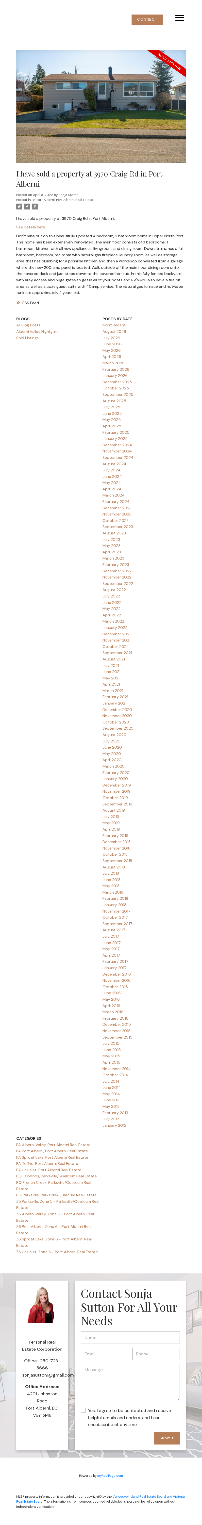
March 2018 (112, 892)
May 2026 (111, 350)
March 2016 (112, 1011)
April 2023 (111, 552)
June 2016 (111, 992)
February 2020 (116, 772)
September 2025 (117, 394)
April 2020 (111, 759)
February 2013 (115, 1112)
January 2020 (115, 778)
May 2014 (111, 1093)
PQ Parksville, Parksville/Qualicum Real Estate (56, 1195)
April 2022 (111, 615)
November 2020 (117, 715)
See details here (30, 227)
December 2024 (117, 445)
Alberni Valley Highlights (37, 331)
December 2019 (116, 785)
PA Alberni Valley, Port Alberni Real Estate (53, 1144)
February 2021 (115, 696)
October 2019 (115, 797)
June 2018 (111, 879)
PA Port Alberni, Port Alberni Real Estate (62, 200)
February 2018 (115, 898)
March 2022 (113, 621)
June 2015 (111, 1049)
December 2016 (116, 974)
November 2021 (116, 640)
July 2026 (111, 337)
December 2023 (117, 508)
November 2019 (116, 791)
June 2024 (112, 476)
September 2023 (117, 526)
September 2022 (117, 583)
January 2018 (114, 904)
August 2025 (114, 400)
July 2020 (111, 741)
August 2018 (113, 867)
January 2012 (114, 1125)
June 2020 (112, 747)
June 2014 (111, 1087)
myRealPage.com (110, 1476)
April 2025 (111, 426)
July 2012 (110, 1119)
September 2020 (118, 728)
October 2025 (115, 388)
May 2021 (110, 678)
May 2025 (111, 419)
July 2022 (111, 596)
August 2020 (114, 734)
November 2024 (117, 451)
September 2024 (118, 457)
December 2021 (116, 634)
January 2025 (115, 438)
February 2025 (115, 432)
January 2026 (115, 375)
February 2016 (115, 1018)
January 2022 (114, 627)
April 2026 (111, 356)
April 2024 (111, 489)
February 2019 (115, 835)
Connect (147, 19)
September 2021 (117, 652)
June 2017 (111, 942)
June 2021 (111, 671)
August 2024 (114, 463)
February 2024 (116, 501)
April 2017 (111, 955)
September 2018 (117, 860)
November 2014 (116, 1068)
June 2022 (111, 602)
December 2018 (116, 841)
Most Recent (114, 325)
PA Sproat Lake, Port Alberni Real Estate (52, 1157)
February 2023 (115, 564)
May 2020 (111, 753)
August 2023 (114, 533)
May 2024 (111, 482)
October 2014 (115, 1074)
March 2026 (113, 363)
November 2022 (116, 577)
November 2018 (116, 848)
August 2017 (113, 929)
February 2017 (115, 961)
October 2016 (115, 986)
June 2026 (112, 344)
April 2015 (111, 1062)
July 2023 (111, 539)
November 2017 (116, 911)
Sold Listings (27, 337)
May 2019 (111, 822)
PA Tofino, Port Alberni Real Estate (47, 1163)
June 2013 (111, 1100)
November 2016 (116, 980)
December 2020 (117, 709)
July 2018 (110, 873)
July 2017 (110, 936)
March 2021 (112, 690)
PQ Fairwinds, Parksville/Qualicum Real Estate (56, 1176)
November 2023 (116, 514)
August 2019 (113, 810)
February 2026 (115, 369)
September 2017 (117, 923)
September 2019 (117, 804)
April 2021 (111, 684)
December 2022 (117, 571)
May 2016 (111, 999)
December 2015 (116, 1024)
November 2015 (116, 1030)
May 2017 (111, 948)
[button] (147, 20)
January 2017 (114, 967)
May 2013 (110, 1106)
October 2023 (115, 520)
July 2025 (111, 407)
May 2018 (110, 885)
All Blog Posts (28, 325)
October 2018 (115, 854)
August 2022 (114, 589)
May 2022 (111, 608)
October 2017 (115, 917)
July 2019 (110, 816)
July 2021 (110, 665)
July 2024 (111, 470)
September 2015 (117, 1037)
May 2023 (111, 545)
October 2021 (115, 646)
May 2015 (111, 1056)
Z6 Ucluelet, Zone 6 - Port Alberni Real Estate (57, 1251)
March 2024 (113, 495)
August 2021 (113, 659)
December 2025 (117, 382)
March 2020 (113, 766)
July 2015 (110, 1043)
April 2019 (111, 829)
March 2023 (113, 558)
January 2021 (114, 703)
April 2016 (111, 1005)
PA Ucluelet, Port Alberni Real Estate (48, 1169)
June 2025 (112, 413)
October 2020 (115, 722)
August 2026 (114, 331)
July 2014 (110, 1081)
